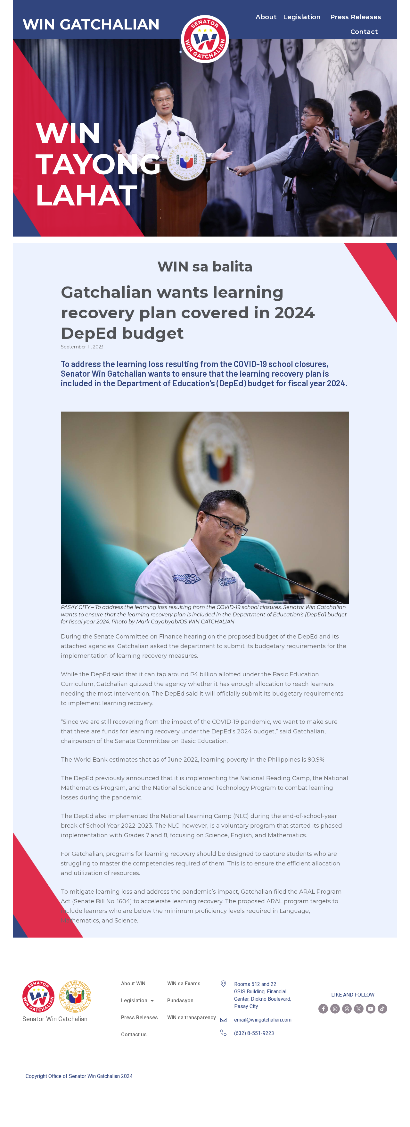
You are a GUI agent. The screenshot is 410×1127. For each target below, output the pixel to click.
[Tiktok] (382, 1009)
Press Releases (355, 17)
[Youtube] (370, 1009)
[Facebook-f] (323, 1009)
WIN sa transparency (191, 1017)
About (266, 17)
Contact (364, 32)
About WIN (133, 984)
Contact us (134, 1034)
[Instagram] (335, 1009)
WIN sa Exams (184, 984)
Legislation (302, 17)
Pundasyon (180, 1001)
